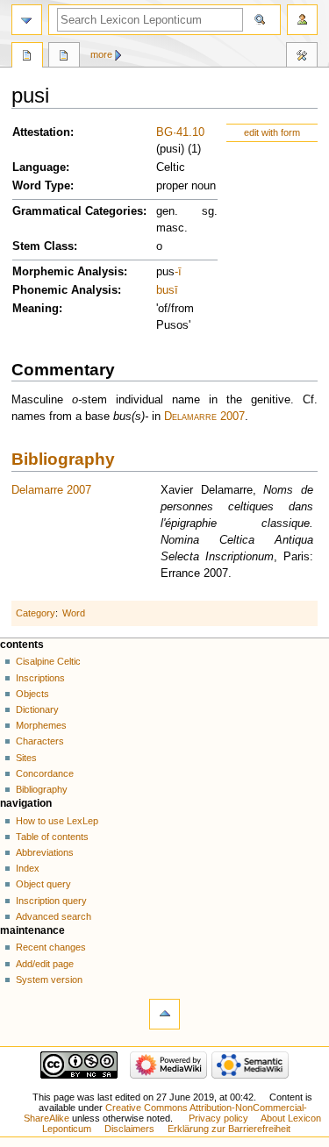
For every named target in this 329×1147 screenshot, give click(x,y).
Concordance (45, 773)
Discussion (64, 57)
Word (73, 613)
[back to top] (164, 1014)
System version (49, 979)
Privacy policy (218, 1118)
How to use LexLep (57, 821)
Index (27, 868)
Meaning (35, 309)
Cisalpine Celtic (48, 661)
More (101, 54)
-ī (178, 272)
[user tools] (302, 19)
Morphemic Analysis (68, 272)
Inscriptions (40, 678)
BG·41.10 (180, 132)
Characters (40, 741)
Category (35, 613)
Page (27, 57)
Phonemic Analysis (65, 290)
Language (39, 167)
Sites (26, 757)
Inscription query (51, 900)
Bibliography (63, 459)
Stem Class (43, 246)
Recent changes (51, 947)
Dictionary (37, 709)
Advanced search (53, 916)
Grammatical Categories (77, 211)
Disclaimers (129, 1128)
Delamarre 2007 (204, 416)
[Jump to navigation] (26, 19)
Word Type (41, 186)
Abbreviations (45, 852)
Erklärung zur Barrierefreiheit (229, 1128)
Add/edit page (45, 963)
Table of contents (52, 836)
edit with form (272, 132)
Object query (43, 884)
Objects (32, 693)
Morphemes (41, 725)
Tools (302, 57)
